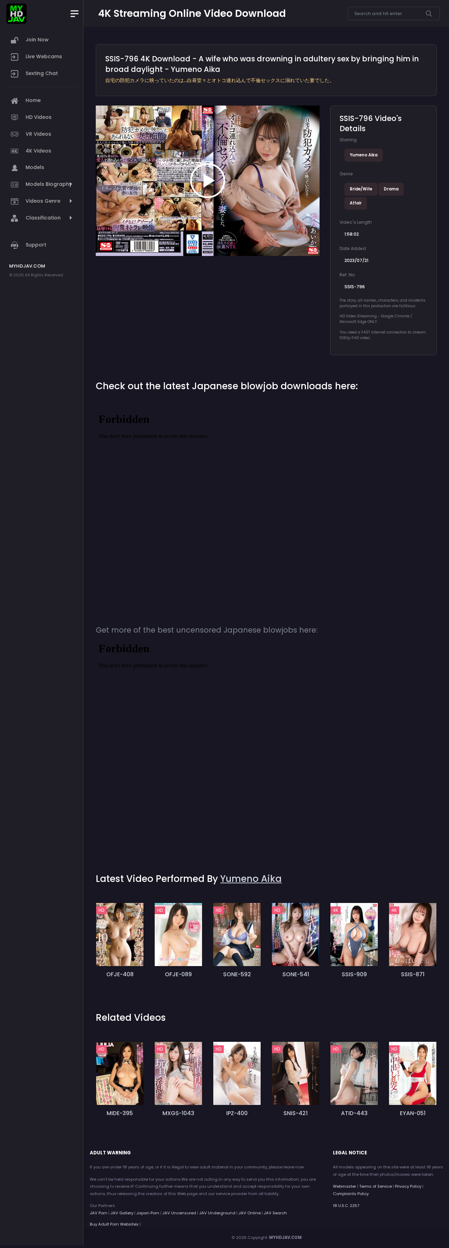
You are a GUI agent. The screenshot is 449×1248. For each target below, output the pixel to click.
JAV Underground (217, 1213)
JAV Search (275, 1213)
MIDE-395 (120, 1113)
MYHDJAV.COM (285, 1237)
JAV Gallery (121, 1213)
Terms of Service (375, 1186)
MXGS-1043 (178, 1113)
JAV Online (250, 1213)
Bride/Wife (361, 189)
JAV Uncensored (179, 1213)
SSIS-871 (412, 974)
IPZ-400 (237, 1113)
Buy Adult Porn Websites (114, 1224)
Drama (391, 189)
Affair (356, 203)
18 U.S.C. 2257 (346, 1205)
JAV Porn (98, 1213)
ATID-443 (354, 1113)
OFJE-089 (178, 974)
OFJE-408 (120, 974)
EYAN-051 (412, 1113)
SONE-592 (237, 974)
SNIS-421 (295, 1113)
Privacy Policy (408, 1186)
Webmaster (344, 1186)
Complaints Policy (351, 1193)
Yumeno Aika (363, 155)
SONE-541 (295, 974)
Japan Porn (147, 1213)
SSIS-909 (354, 974)
